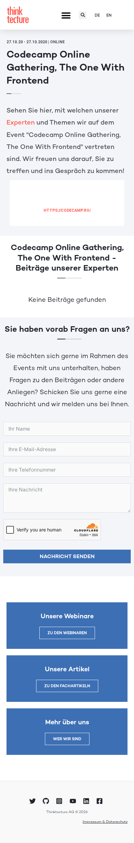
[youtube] (74, 801)
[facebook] (100, 801)
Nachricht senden (67, 556)
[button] (66, 15)
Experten (21, 122)
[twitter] (33, 801)
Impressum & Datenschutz (105, 821)
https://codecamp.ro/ (67, 210)
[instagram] (60, 801)
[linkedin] (87, 801)
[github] (47, 801)
